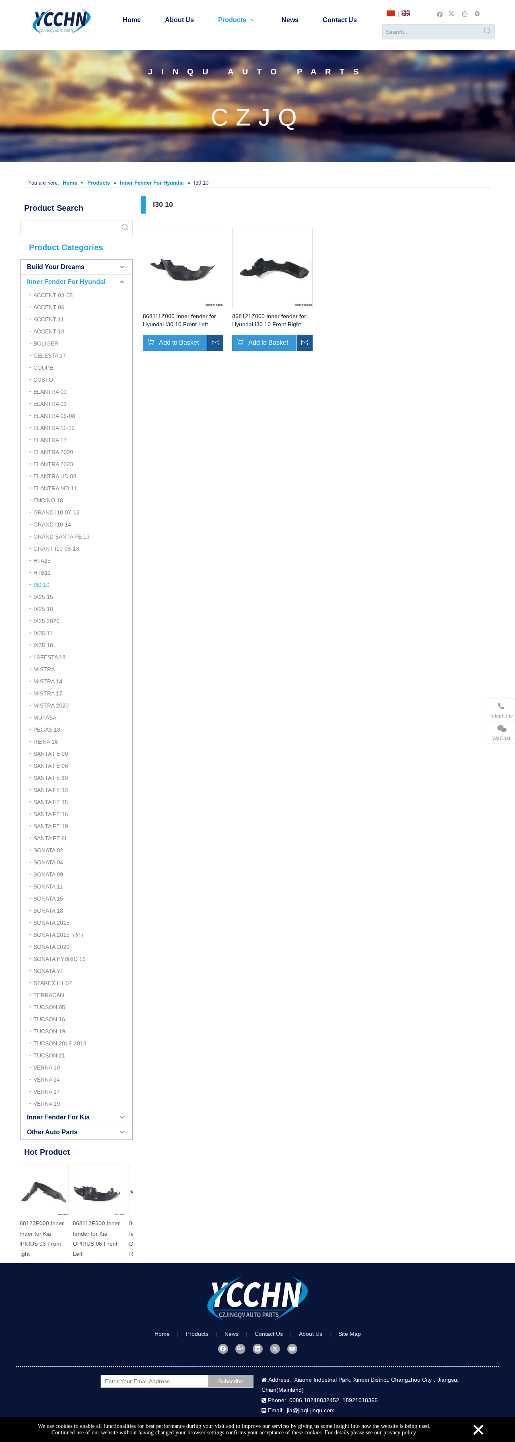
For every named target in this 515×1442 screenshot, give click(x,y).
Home (162, 1334)
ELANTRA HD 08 (54, 476)
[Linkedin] (258, 1348)
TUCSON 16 (49, 1019)
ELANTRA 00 (50, 392)
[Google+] (240, 1348)
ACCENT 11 (48, 319)
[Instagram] (465, 13)
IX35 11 (43, 633)
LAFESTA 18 (49, 657)
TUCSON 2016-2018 (60, 1043)
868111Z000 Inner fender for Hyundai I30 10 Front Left (179, 320)
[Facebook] (440, 13)
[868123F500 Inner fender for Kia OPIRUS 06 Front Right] (104, 1190)
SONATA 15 (48, 898)
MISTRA (44, 669)
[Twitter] (452, 13)
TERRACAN (48, 995)
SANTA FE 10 (50, 778)
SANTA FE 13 (50, 790)
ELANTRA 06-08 (54, 416)
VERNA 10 (46, 1067)
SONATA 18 (48, 910)
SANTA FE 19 (50, 826)
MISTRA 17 (47, 693)
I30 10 (41, 585)
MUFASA (44, 717)
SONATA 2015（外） (60, 935)
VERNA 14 (46, 1079)
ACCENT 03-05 (53, 295)
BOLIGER (45, 343)
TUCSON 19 (49, 1031)
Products (197, 1334)
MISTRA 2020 (51, 705)
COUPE (43, 367)
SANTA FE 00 (50, 754)
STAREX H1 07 (52, 983)
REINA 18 (45, 741)
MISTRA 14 (47, 681)
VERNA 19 (46, 1104)
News (232, 1334)
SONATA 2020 (51, 947)
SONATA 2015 (51, 923)
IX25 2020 (46, 621)
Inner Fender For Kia (58, 1117)
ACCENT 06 (48, 307)
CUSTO (43, 379)
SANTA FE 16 (50, 814)
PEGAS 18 (46, 729)
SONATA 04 (48, 862)
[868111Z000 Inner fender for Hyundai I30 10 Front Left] (183, 267)
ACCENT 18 (48, 331)
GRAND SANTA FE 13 (61, 536)
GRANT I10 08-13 (56, 548)
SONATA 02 (48, 850)
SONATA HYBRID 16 (59, 959)
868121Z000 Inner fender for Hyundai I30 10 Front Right (269, 320)
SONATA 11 (48, 886)
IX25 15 (43, 597)
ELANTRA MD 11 (55, 488)
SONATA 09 (48, 874)
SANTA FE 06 (50, 766)
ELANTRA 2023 (53, 464)
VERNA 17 (46, 1091)
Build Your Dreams (55, 266)
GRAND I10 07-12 (56, 512)
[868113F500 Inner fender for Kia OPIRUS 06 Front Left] (48, 1190)
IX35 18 (43, 645)
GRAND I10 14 (52, 524)
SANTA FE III (49, 838)
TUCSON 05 (49, 1007)
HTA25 (42, 560)
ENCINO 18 (48, 500)
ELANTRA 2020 (53, 452)
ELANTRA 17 (50, 440)
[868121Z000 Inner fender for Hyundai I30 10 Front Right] (272, 267)
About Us (310, 1334)
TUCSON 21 (49, 1055)
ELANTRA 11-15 (54, 428)
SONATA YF (48, 971)
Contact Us (269, 1334)
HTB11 (42, 573)
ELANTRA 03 (50, 404)
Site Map (349, 1334)
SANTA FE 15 (50, 802)
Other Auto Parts (52, 1132)
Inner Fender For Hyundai (66, 281)
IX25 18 (43, 609)
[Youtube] (292, 1348)
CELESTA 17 (49, 355)
